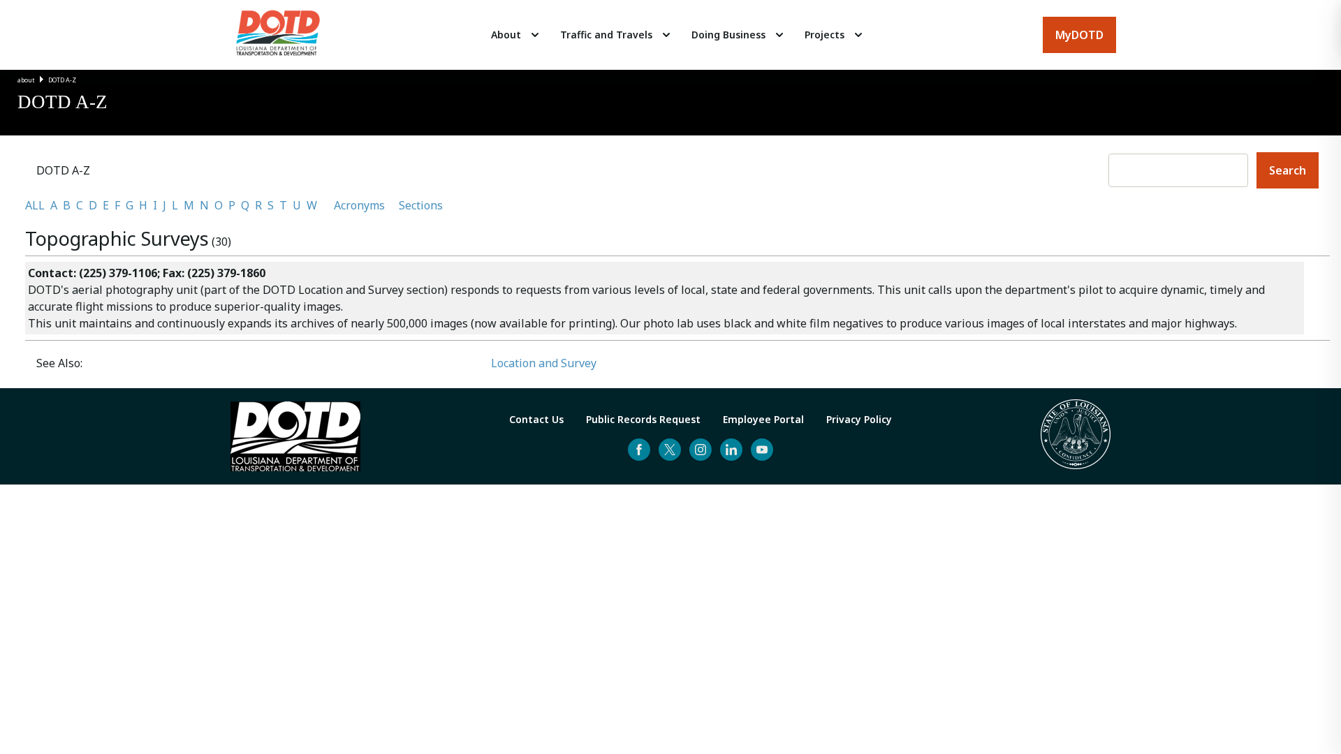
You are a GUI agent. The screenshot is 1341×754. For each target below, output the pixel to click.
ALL (35, 205)
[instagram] (700, 449)
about (26, 79)
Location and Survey (543, 363)
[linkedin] (731, 449)
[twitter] (670, 449)
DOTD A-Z (62, 79)
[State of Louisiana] (1076, 436)
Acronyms (359, 205)
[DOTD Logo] (278, 35)
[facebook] (639, 449)
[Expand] (535, 35)
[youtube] (762, 449)
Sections (421, 205)
